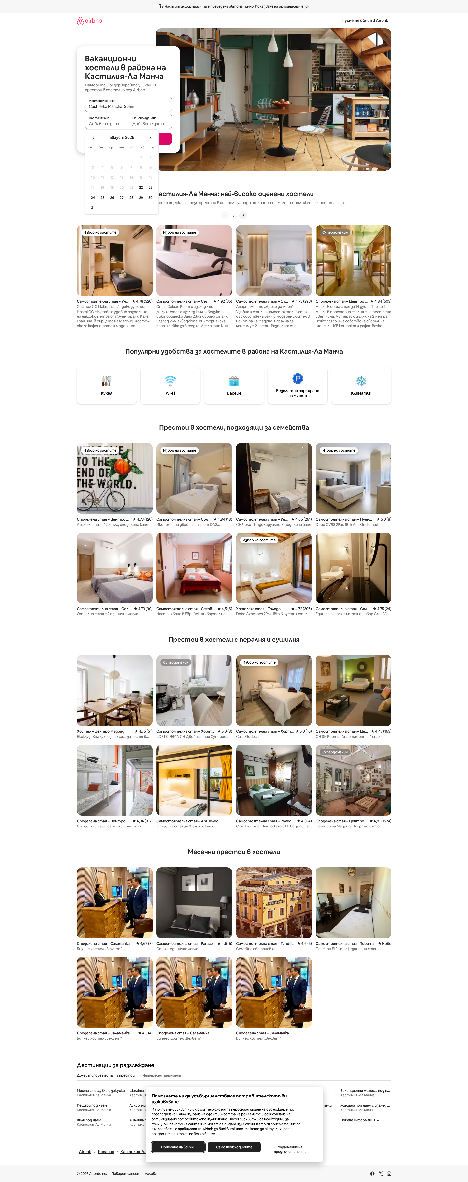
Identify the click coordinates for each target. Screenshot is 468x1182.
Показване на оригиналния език (282, 6)
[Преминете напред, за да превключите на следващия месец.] (150, 137)
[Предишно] (225, 215)
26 (112, 197)
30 (150, 197)
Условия (152, 1173)
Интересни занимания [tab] (161, 1075)
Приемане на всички (178, 1147)
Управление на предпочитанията (290, 1149)
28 (131, 197)
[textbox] (107, 124)
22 (141, 187)
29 (141, 197)
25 (102, 197)
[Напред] (243, 215)
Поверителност (126, 1173)
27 (122, 197)
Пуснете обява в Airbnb (365, 20)
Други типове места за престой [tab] (106, 1075)
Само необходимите (234, 1147)
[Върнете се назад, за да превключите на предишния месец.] (93, 137)
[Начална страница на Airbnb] (89, 20)
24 (93, 197)
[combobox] (128, 106)
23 (151, 187)
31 (93, 207)
